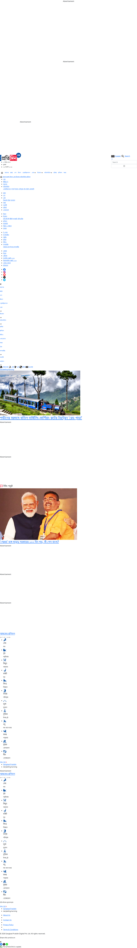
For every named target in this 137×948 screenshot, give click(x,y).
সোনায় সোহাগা (7, 263)
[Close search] (112, 159)
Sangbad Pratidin (9, 764)
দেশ (15, 172)
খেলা (33, 172)
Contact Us (7, 920)
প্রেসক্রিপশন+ (26, 172)
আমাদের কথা (6, 247)
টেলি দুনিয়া (20, 219)
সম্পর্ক (12, 189)
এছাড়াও (2, 361)
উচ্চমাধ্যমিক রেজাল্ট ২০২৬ (10, 260)
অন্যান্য (13, 200)
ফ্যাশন (16, 189)
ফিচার (4, 253)
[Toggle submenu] (1, 317)
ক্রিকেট (5, 200)
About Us (6, 915)
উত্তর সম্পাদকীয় (14, 247)
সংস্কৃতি (15, 219)
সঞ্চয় (65, 172)
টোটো (27, 189)
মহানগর (7, 172)
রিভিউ (11, 219)
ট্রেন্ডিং (5, 237)
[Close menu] (0, 284)
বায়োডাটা (5, 223)
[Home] (10, 156)
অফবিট (5, 205)
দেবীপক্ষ (5, 256)
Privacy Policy (8, 925)
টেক (25, 189)
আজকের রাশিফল (7, 633)
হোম (4, 179)
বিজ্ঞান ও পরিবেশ (7, 226)
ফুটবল (8, 200)
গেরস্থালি (31, 189)
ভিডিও (5, 242)
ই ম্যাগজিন (6, 235)
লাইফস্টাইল (47, 172)
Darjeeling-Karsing (7, 369)
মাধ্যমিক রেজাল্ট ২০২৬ (9, 258)
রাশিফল (60, 172)
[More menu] (135, 172)
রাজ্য (11, 172)
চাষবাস (5, 228)
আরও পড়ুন (3, 762)
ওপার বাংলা (6, 210)
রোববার (5, 251)
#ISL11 (5, 182)
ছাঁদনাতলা (5, 265)
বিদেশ (19, 172)
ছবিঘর (55, 172)
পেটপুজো (21, 189)
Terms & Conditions (10, 929)
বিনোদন (39, 172)
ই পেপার (5, 232)
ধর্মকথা (5, 207)
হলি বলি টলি (6, 219)
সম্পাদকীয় (5, 244)
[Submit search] (124, 166)
